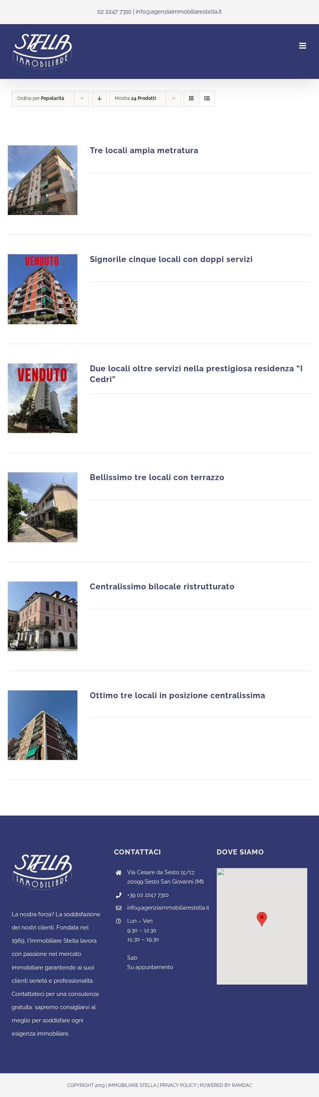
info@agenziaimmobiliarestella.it (166, 908)
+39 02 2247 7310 (148, 895)
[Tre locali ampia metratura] (42, 180)
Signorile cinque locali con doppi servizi (171, 259)
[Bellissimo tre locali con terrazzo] (42, 507)
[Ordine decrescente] (99, 99)
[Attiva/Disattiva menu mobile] (303, 46)
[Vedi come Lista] (206, 98)
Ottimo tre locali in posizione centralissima (177, 695)
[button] (262, 919)
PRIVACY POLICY (178, 1085)
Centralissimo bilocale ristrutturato (162, 586)
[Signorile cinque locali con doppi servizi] (42, 289)
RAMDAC (242, 1085)
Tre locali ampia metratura (144, 150)
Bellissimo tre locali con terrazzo (157, 477)
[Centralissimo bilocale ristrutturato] (42, 616)
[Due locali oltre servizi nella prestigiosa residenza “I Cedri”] (42, 398)
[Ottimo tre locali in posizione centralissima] (42, 725)
